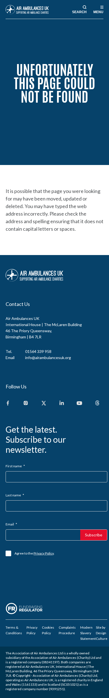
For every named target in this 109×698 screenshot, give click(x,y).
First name (15, 466)
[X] (43, 403)
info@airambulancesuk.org (48, 357)
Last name (15, 495)
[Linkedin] (61, 403)
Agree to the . (34, 553)
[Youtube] (79, 403)
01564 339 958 (38, 351)
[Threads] (97, 403)
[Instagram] (25, 403)
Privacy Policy (44, 553)
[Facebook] (8, 403)
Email (11, 524)
